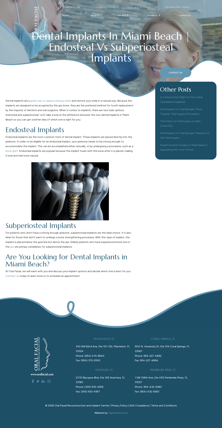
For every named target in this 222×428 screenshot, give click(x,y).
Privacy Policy (119, 405)
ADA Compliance (139, 405)
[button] (93, 15)
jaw (12, 246)
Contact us (12, 275)
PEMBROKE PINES (178, 7)
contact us (184, 15)
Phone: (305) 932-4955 (90, 386)
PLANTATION (71, 7)
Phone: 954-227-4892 (148, 355)
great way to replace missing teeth (50, 100)
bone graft (12, 150)
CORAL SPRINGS (107, 7)
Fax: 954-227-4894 (146, 360)
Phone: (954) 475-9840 (90, 355)
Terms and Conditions (164, 405)
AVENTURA (142, 7)
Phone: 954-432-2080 (148, 386)
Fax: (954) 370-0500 (88, 360)
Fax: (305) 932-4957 (88, 391)
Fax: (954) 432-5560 (147, 391)
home (65, 15)
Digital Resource (118, 412)
